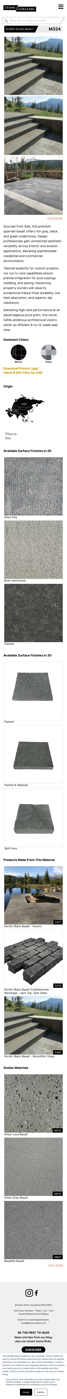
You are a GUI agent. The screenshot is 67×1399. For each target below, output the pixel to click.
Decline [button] (40, 1392)
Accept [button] (26, 1392)
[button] (61, 7)
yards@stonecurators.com (33, 1323)
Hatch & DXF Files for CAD (22, 372)
